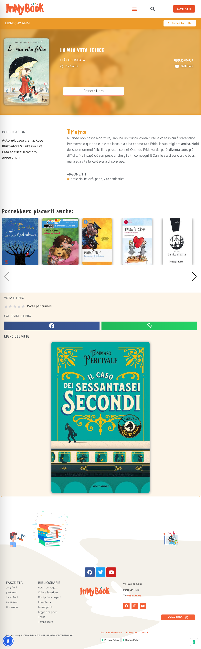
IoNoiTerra (44, 602)
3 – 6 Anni (11, 593)
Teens (41, 617)
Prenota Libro (93, 91)
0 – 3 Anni (11, 588)
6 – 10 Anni (12, 597)
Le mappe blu (45, 607)
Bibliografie (131, 632)
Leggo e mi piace (47, 612)
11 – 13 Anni (11, 602)
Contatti (144, 632)
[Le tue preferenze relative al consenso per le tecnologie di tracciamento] (194, 642)
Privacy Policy (111, 640)
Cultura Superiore (48, 593)
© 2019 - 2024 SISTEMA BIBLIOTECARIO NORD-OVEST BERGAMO (39, 635)
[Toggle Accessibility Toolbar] (8, 641)
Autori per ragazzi (48, 588)
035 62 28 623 (134, 595)
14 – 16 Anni (12, 607)
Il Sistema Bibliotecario (111, 632)
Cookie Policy (132, 640)
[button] (134, 9)
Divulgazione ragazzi (49, 597)
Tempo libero (45, 622)
